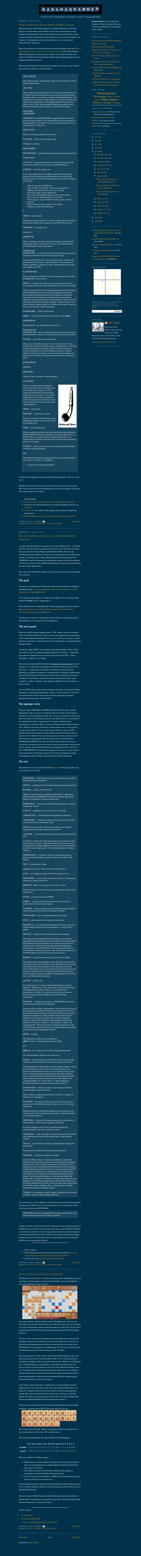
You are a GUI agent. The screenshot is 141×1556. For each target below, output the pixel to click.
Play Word (28, 1515)
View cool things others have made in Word (40, 1522)
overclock (73, 589)
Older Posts (76, 1537)
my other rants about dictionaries (51, 1258)
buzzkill (56, 609)
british (29, 523)
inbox (53, 589)
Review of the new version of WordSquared (40, 1274)
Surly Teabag (114, 323)
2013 (97, 144)
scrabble (51, 523)
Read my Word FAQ (32, 1518)
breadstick (48, 609)
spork (40, 612)
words (59, 523)
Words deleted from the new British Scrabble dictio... (106, 180)
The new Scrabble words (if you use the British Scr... (108, 186)
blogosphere (45, 589)
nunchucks (23, 612)
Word (40, 1278)
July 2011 (101, 172)
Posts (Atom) (34, 1542)
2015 (97, 137)
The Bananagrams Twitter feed (103, 117)
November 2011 (103, 158)
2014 (97, 140)
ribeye (35, 612)
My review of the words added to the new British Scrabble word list (49, 502)
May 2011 (101, 198)
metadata (65, 589)
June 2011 (101, 176)
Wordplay (117, 102)
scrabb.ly (37, 1528)
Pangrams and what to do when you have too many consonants (107, 51)
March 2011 (101, 206)
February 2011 (102, 209)
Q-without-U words (99, 43)
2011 (97, 151)
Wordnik (95, 120)
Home (50, 1537)
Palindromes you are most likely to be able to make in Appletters (106, 63)
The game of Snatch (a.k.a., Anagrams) (106, 79)
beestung (40, 609)
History (110, 96)
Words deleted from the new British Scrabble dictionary (47, 24)
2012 (97, 147)
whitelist (42, 592)
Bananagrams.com (98, 111)
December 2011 (103, 154)
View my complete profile (104, 342)
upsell (48, 612)
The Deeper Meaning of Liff (102, 250)
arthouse (33, 609)
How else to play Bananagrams (103, 46)
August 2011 (102, 169)
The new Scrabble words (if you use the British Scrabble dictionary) (47, 537)
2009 (97, 221)
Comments (76, 521)
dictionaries (39, 523)
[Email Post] (43, 521)
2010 (97, 217)
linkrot (58, 589)
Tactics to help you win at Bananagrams (106, 40)
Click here (96, 126)
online (29, 1528)
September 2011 (103, 165)
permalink (22, 592)
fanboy (70, 609)
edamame (63, 609)
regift (30, 612)
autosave (36, 589)
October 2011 (102, 161)
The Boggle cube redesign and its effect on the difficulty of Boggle (106, 231)
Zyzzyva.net (28, 510)
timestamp (31, 592)
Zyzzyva (56, 767)
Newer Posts (23, 1537)
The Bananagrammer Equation (103, 244)
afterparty (25, 609)
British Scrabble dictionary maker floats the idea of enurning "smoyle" (50, 516)
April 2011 (101, 202)
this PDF (27, 507)
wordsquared (50, 1528)
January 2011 (102, 213)
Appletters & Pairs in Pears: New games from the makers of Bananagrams (106, 83)
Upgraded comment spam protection (105, 238)
